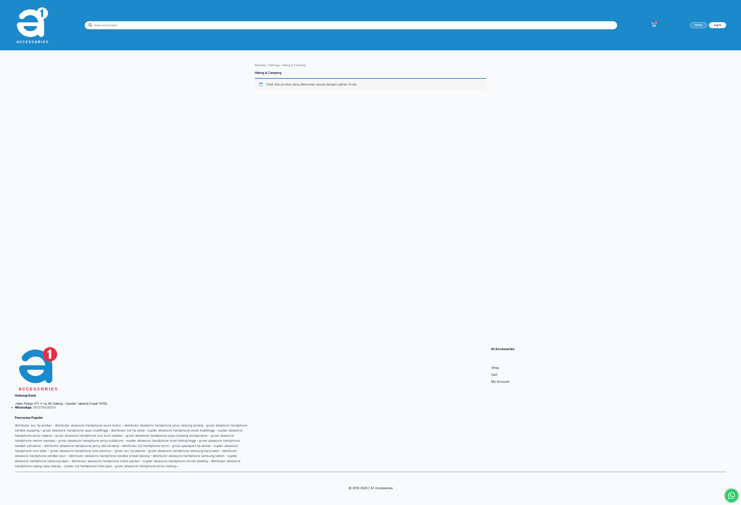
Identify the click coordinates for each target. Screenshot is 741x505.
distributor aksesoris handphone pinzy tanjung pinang (163, 425)
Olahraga (274, 65)
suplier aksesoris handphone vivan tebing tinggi (161, 441)
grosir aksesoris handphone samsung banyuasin (183, 451)
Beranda (260, 65)
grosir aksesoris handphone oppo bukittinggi (75, 430)
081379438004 (44, 407)
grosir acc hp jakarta (130, 451)
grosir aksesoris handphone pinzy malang (145, 466)
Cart (494, 375)
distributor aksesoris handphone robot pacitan (106, 461)
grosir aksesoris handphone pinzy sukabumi (90, 441)
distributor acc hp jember (33, 425)
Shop (495, 368)
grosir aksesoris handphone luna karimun (80, 451)
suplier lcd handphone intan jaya (88, 466)
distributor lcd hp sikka (127, 430)
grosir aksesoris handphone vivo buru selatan (89, 435)
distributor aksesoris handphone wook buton (88, 425)
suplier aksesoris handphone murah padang (175, 461)
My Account (500, 381)
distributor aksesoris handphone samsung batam (188, 456)
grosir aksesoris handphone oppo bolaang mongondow (166, 435)
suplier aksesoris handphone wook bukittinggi (181, 430)
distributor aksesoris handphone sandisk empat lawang (109, 456)
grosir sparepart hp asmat (191, 446)
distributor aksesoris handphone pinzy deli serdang (81, 446)
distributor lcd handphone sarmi (145, 446)
